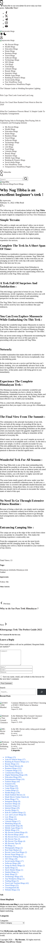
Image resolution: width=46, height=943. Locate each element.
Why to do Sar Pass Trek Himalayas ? (19, 608)
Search (2, 688)
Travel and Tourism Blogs (15, 883)
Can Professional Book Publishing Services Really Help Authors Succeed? (28, 743)
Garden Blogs (10, 790)
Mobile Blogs (10, 830)
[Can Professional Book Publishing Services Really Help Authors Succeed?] (4, 745)
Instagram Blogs (11, 801)
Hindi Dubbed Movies (13, 795)
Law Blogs (9, 817)
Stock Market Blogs (12, 870)
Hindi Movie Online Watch (15, 797)
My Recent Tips (11, 839)
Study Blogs (9, 874)
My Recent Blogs (12, 835)
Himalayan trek (6, 570)
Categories (4, 921)
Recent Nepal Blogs (12, 854)
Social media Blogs (12, 861)
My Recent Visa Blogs (13, 841)
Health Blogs (10, 793)
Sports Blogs (10, 868)
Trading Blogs (10, 881)
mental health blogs (12, 826)
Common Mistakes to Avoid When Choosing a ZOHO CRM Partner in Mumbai (28, 704)
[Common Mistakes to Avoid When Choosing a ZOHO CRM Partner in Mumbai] (4, 705)
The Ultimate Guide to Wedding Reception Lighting (20, 88)
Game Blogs (10, 788)
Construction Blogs (12, 773)
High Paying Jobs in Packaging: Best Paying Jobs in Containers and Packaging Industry (20, 122)
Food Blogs (9, 786)
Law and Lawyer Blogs (14, 815)
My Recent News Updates (15, 837)
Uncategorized (10, 888)
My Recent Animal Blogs (15, 832)
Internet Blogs (10, 808)
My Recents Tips (11, 843)
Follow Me (4, 582)
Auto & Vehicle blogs (13, 759)
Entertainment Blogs (13, 779)
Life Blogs (9, 819)
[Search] (41, 692)
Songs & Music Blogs (13, 865)
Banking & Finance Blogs (15, 762)
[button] (23, 34)
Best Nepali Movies (12, 766)
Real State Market (12, 850)
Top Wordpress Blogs (13, 879)
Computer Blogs (11, 770)
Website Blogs (10, 890)
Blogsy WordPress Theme (10, 942)
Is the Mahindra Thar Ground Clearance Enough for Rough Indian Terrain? (26, 717)
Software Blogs (11, 863)
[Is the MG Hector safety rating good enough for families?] (4, 732)
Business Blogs (11, 768)
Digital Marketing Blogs (14, 775)
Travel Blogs (10, 885)
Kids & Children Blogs (14, 812)
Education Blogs (11, 777)
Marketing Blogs (11, 823)
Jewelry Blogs (10, 810)
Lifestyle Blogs (11, 821)
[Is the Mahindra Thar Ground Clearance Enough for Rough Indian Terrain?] (4, 719)
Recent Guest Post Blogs (14, 852)
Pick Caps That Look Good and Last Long (16, 95)
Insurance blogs (11, 806)
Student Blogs (10, 872)
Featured (8, 784)
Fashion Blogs (10, 781)
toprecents (7, 200)
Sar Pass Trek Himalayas (36, 215)
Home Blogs (10, 799)
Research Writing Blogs (14, 857)
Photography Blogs (12, 848)
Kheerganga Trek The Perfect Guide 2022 (21, 629)
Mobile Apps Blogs (12, 828)
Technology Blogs (12, 876)
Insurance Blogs (11, 804)
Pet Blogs (8, 846)
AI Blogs (8, 757)
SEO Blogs (9, 859)
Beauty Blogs (10, 764)
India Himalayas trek (20, 570)
